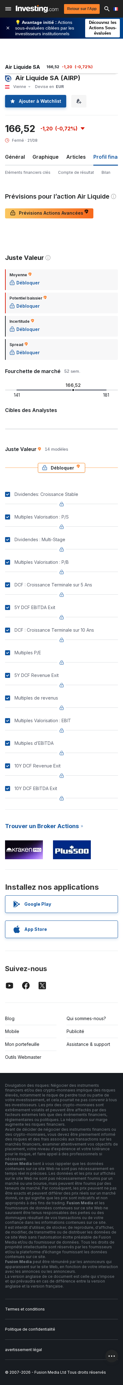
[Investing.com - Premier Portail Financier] (37, 9)
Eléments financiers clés (27, 172)
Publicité (75, 1031)
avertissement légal (23, 1349)
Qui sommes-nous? (86, 1018)
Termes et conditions (25, 1309)
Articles (76, 157)
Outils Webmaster (23, 1057)
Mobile (12, 1031)
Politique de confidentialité (30, 1329)
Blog (10, 1018)
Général (15, 157)
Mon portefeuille (22, 1044)
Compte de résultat (76, 172)
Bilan (106, 172)
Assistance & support (88, 1044)
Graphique (45, 157)
